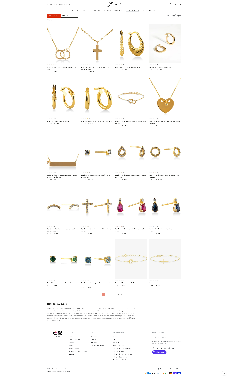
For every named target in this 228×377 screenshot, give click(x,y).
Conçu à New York (75, 339)
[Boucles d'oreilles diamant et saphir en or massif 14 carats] (165, 205)
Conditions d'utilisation (120, 360)
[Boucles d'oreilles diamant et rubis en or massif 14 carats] (131, 205)
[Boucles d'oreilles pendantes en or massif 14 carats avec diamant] (131, 151)
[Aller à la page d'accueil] (114, 4)
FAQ (114, 339)
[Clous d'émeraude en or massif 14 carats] (63, 259)
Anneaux (94, 342)
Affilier (71, 342)
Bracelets (94, 337)
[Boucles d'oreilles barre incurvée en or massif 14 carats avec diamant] (63, 205)
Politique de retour (119, 351)
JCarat (53, 368)
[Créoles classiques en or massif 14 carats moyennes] (97, 97)
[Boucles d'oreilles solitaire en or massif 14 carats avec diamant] (97, 151)
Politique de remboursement (122, 354)
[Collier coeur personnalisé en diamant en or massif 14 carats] (165, 97)
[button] (170, 4)
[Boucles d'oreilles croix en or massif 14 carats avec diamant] (97, 205)
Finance (71, 337)
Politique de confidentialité (122, 348)
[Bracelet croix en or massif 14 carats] (165, 259)
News (71, 345)
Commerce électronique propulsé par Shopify (59, 371)
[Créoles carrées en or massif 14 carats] (63, 97)
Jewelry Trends (74, 348)
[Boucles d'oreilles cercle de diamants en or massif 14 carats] (165, 151)
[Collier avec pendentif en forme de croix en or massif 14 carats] (97, 43)
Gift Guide (116, 342)
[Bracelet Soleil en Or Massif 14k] (131, 259)
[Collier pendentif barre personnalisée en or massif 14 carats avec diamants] (63, 151)
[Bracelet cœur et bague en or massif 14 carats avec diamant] (131, 97)
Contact (72, 354)
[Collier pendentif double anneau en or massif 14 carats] (63, 43)
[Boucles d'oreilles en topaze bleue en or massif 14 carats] (97, 259)
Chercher (116, 337)
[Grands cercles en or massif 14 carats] (165, 43)
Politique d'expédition (120, 357)
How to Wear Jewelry (120, 345)
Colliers (93, 339)
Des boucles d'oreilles (98, 345)
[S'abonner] (180, 337)
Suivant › (123, 294)
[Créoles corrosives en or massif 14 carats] (131, 43)
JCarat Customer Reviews (78, 351)
